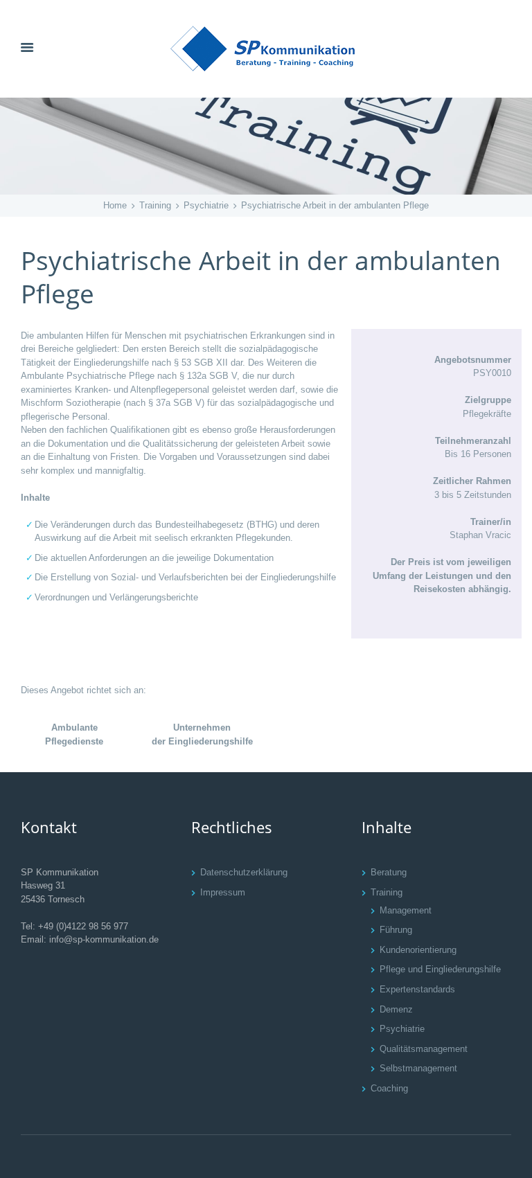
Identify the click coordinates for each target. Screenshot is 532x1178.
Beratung (389, 872)
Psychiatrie (206, 205)
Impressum (222, 892)
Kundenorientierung (418, 950)
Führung (396, 930)
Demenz (396, 1009)
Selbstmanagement (418, 1068)
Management (406, 910)
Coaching (389, 1088)
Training (155, 205)
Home (115, 205)
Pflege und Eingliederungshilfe (440, 969)
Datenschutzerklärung (243, 872)
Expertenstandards (417, 989)
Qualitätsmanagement (424, 1049)
